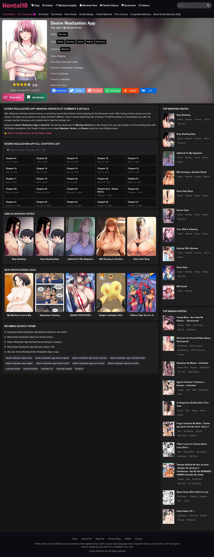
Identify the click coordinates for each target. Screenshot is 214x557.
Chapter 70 (41, 178)
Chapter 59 (72, 201)
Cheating (193, 496)
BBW (188, 325)
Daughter (203, 496)
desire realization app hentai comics (52, 363)
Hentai (60, 41)
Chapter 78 (102, 158)
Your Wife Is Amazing (187, 229)
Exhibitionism (183, 350)
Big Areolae (198, 325)
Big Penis (194, 456)
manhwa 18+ (47, 368)
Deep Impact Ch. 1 (186, 510)
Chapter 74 (72, 168)
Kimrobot (63, 34)
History (145, 5)
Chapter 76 (11, 168)
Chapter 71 (11, 178)
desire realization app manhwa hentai (127, 357)
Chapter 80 (41, 158)
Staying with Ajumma (187, 248)
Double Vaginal (196, 345)
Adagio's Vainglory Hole (111, 315)
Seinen (180, 161)
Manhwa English (67, 5)
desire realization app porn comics (88, 363)
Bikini (179, 394)
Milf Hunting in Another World (191, 172)
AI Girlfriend (9, 14)
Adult (187, 410)
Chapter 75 (41, 168)
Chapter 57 (133, 201)
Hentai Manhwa (104, 14)
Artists (49, 5)
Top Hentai (56, 14)
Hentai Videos (110, 5)
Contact (138, 538)
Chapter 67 (133, 178)
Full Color (181, 371)
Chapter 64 (72, 188)
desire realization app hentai (19, 357)
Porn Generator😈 (26, 14)
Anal (188, 389)
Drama (80, 41)
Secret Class (183, 210)
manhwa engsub (64, 368)
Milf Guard (182, 286)
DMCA (128, 538)
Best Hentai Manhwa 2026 (167, 14)
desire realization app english (19, 363)
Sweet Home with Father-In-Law (192, 491)
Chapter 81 (11, 158)
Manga (195, 410)
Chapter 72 (133, 168)
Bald (179, 451)
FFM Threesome (198, 350)
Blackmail (194, 515)
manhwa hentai (13, 368)
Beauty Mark (182, 367)
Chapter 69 (72, 178)
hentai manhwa (30, 368)
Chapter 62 (133, 188)
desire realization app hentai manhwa (89, 357)
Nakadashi (191, 519)
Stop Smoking (19, 258)
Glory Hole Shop (141, 258)
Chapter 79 (72, 158)
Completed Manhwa (140, 14)
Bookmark (130, 5)
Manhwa (70, 41)
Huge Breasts (193, 371)
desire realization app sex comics (123, 363)
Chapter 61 (11, 201)
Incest (186, 500)
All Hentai (43, 14)
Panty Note (182, 267)
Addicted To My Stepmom (80, 258)
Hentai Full (87, 538)
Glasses (180, 519)
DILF (179, 500)
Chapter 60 (41, 201)
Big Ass (180, 329)
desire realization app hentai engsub (52, 357)
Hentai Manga (86, 14)
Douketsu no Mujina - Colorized (192, 362)
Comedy (197, 119)
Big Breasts (191, 329)
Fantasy (197, 176)
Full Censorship (194, 483)
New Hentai (70, 14)
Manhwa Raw (89, 5)
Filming (180, 354)
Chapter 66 (11, 188)
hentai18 (79, 368)
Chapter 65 (41, 188)
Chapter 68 (102, 178)
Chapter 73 (102, 168)
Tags (37, 5)
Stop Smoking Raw (49, 258)
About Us (100, 538)
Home (75, 538)
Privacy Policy (114, 538)
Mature (90, 41)
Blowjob (193, 435)
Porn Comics (121, 14)
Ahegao (180, 325)
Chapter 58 (102, 201)
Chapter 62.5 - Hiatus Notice (107, 190)
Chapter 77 (133, 158)
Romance (100, 41)
